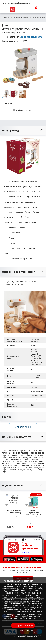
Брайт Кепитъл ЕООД (31, 37)
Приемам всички (25, 625)
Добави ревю (23, 427)
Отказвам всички (25, 630)
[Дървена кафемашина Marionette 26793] (33, 500)
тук (5, 620)
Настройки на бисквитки (25, 636)
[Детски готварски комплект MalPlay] (13, 500)
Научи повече (28, 552)
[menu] (5, 9)
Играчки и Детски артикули (22, 17)
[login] (40, 9)
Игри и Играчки (40, 17)
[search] (28, 9)
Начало (6, 17)
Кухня (33, 345)
